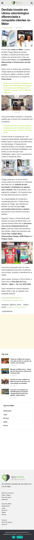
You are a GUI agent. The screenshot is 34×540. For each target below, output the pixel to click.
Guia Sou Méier (7, 504)
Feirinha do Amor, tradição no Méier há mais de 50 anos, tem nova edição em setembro (20, 381)
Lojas (5, 414)
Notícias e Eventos (8, 493)
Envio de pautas (7, 522)
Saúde (5, 422)
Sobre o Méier (6, 495)
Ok (13, 537)
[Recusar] (32, 535)
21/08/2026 (14, 398)
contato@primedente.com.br (12, 300)
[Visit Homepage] (17, 3)
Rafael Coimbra (8, 28)
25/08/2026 (14, 365)
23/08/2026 (14, 385)
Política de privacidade (24, 534)
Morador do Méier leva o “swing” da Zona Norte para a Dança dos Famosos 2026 (21, 371)
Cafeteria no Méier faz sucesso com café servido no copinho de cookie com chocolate (20, 361)
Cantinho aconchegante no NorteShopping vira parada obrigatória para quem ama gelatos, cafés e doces (19, 392)
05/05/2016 (19, 28)
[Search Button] (32, 3)
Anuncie (4, 524)
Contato (4, 520)
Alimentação (7, 411)
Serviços (6, 418)
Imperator (5, 499)
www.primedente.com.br (11, 297)
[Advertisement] (17, 331)
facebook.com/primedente (16, 307)
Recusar (19, 537)
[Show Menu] (2, 3)
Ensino (5, 425)
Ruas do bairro (6, 497)
